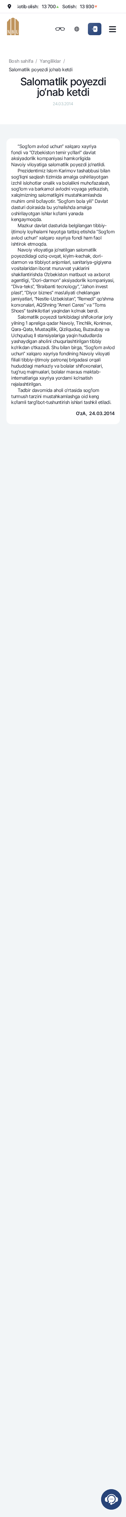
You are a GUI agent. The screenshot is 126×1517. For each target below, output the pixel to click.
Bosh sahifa (21, 61)
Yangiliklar (50, 61)
